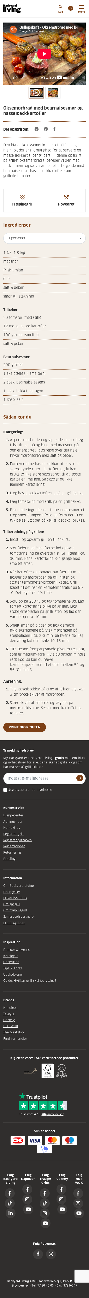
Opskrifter (11, 962)
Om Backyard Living (18, 886)
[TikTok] (10, 1203)
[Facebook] (10, 1193)
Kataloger (10, 956)
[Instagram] (27, 1199)
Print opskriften (25, 727)
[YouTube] (28, 1209)
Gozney (9, 1020)
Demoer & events (16, 950)
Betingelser (11, 892)
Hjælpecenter (13, 815)
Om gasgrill (11, 904)
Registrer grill (13, 834)
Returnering (12, 852)
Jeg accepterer (19, 790)
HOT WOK (10, 1026)
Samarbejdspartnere (18, 916)
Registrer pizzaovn (17, 840)
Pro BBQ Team (14, 923)
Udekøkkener (13, 974)
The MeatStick (13, 1032)
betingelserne (42, 790)
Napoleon (10, 1008)
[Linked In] (11, 1213)
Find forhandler (15, 1039)
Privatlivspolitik (15, 898)
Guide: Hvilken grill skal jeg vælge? (29, 981)
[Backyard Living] (12, 8)
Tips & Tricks (12, 968)
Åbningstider (13, 822)
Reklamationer (14, 846)
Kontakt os (11, 828)
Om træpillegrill (15, 910)
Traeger (8, 1014)
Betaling (9, 859)
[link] (71, 9)
